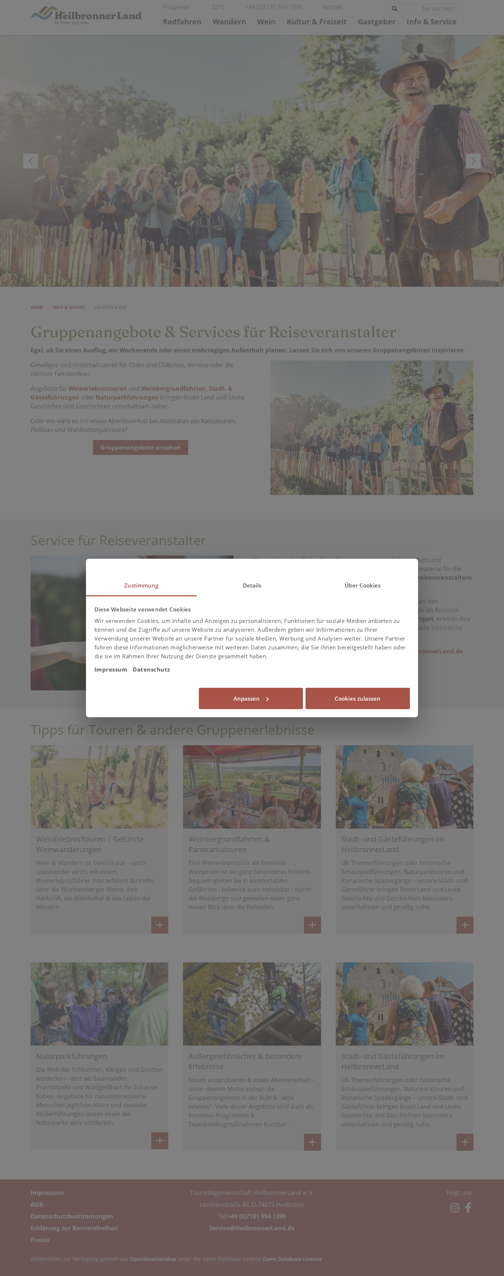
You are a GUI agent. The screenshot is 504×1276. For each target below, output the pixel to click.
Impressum (111, 669)
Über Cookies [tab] (362, 585)
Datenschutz (151, 669)
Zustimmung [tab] (141, 585)
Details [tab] (252, 585)
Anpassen (247, 698)
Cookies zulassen (357, 698)
